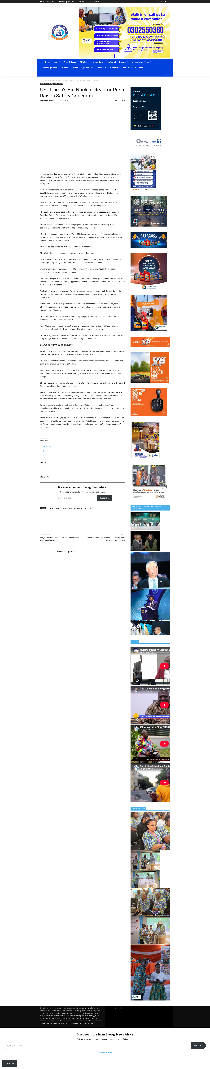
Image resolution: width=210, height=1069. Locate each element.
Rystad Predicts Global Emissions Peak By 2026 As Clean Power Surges (106, 539)
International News (53, 80)
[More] (76, 106)
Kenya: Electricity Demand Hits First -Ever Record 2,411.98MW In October (59, 539)
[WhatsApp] (53, 106)
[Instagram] (158, 1)
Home (42, 80)
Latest (55, 84)
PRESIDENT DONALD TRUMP (78, 508)
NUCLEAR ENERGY (53, 508)
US (91, 508)
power (61, 84)
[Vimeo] (165, 1)
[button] (167, 74)
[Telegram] (59, 106)
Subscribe (104, 498)
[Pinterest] (70, 106)
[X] (161, 1)
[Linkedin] (64, 106)
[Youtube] (168, 1)
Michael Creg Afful (49, 100)
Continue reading (105, 1052)
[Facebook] (155, 1)
